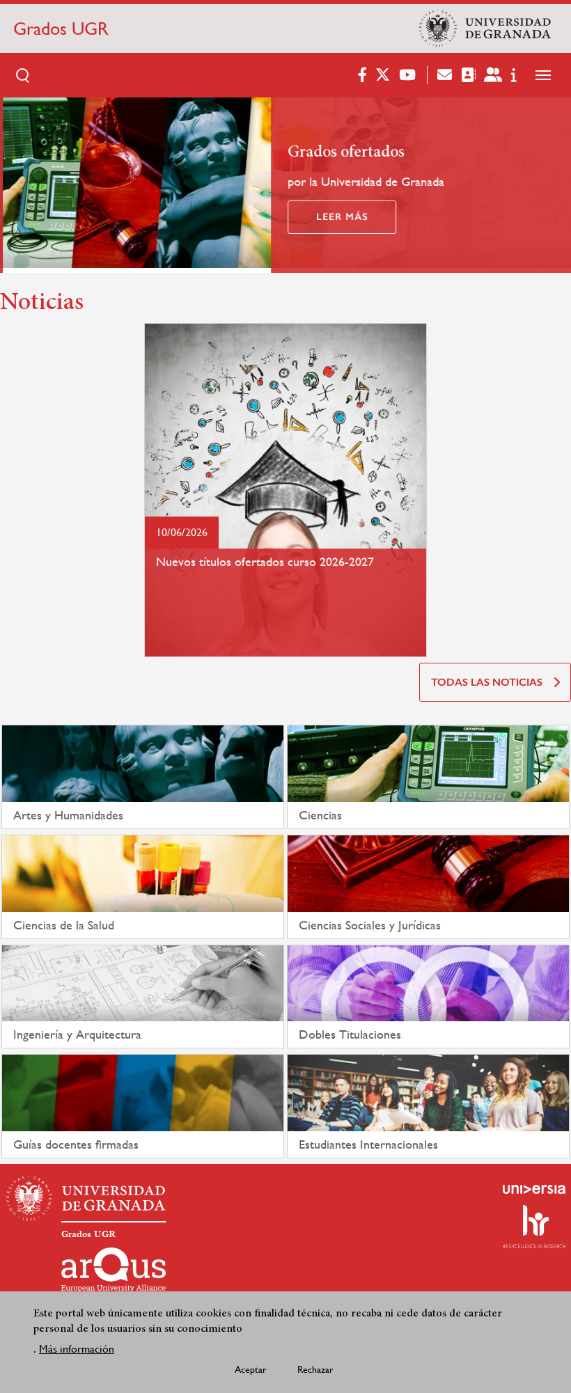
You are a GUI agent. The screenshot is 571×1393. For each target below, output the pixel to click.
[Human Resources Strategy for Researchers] (534, 1226)
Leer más (339, 217)
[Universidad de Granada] (485, 28)
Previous (16, 185)
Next (554, 185)
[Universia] (534, 1189)
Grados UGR (61, 28)
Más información (76, 1348)
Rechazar (315, 1369)
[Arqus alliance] (113, 1270)
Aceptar (251, 1369)
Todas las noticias (486, 682)
